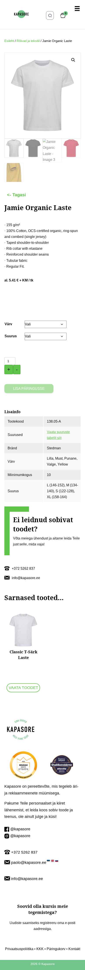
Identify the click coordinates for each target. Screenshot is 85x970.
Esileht (9, 41)
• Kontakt (72, 949)
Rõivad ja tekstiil (28, 41)
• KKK (38, 949)
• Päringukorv (54, 949)
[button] (73, 60)
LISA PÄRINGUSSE (29, 388)
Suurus (11, 336)
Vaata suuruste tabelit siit (58, 435)
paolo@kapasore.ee (28, 862)
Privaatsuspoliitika (19, 949)
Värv (8, 324)
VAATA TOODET (23, 687)
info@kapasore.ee (27, 879)
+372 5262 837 (24, 852)
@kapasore (20, 829)
